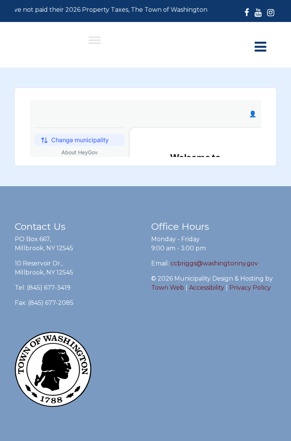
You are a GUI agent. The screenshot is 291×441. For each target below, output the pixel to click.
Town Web (167, 287)
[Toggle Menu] (95, 40)
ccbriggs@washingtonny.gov (214, 263)
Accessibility (206, 287)
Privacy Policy (250, 287)
